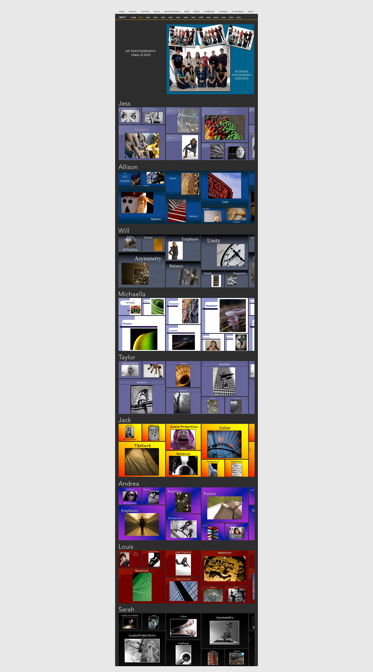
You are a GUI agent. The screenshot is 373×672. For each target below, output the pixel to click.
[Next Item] (249, 133)
